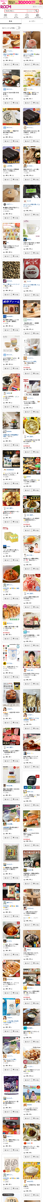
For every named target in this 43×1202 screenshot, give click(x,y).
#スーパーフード (14, 284)
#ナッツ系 (6, 284)
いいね (16, 64)
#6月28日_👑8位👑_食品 (10, 906)
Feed (5, 16)
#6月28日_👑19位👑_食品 (11, 588)
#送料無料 (6, 827)
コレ (7, 64)
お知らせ (27, 16)
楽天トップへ (37, 7)
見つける (16, 16)
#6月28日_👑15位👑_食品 (11, 1178)
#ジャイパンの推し (11, 1059)
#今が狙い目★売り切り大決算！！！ (10, 1021)
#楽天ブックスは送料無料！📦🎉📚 (31, 719)
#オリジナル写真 (28, 54)
